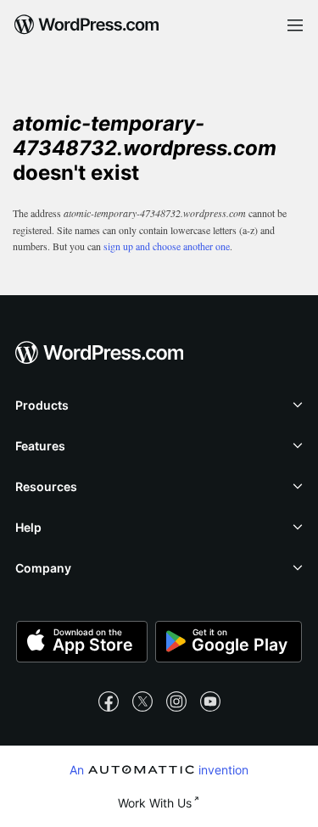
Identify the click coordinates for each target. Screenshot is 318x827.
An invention (159, 769)
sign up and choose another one (166, 246)
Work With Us (155, 803)
